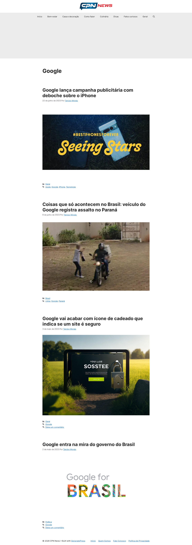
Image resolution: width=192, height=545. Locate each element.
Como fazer (89, 16)
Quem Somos (104, 541)
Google (55, 187)
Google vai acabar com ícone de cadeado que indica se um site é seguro (92, 321)
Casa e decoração (70, 16)
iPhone (62, 187)
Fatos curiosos (130, 16)
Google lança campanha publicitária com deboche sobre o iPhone (87, 92)
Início (39, 16)
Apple (48, 187)
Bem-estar (52, 16)
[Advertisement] (96, 40)
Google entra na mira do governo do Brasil (88, 444)
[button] (153, 17)
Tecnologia (71, 187)
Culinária (104, 16)
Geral (145, 16)
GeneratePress (78, 541)
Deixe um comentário (54, 427)
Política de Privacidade (139, 541)
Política (48, 522)
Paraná (62, 301)
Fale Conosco (119, 541)
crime (47, 301)
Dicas (116, 16)
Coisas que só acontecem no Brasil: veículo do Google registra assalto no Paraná (94, 206)
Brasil (47, 298)
